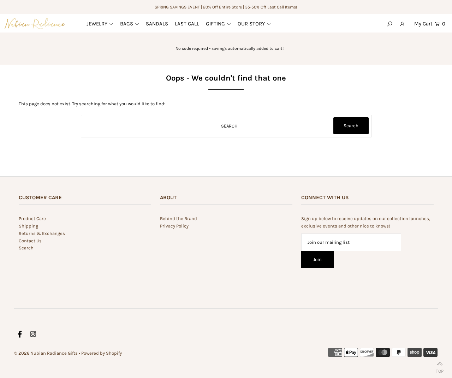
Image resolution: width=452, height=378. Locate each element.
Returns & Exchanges (42, 233)
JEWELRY (97, 23)
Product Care (32, 218)
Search (26, 247)
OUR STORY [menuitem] (251, 23)
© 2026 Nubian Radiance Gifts (46, 353)
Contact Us (30, 240)
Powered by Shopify (101, 353)
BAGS (126, 23)
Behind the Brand (178, 218)
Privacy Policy (174, 226)
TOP (440, 369)
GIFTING (215, 23)
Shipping (28, 226)
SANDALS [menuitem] (157, 23)
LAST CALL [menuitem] (187, 23)
